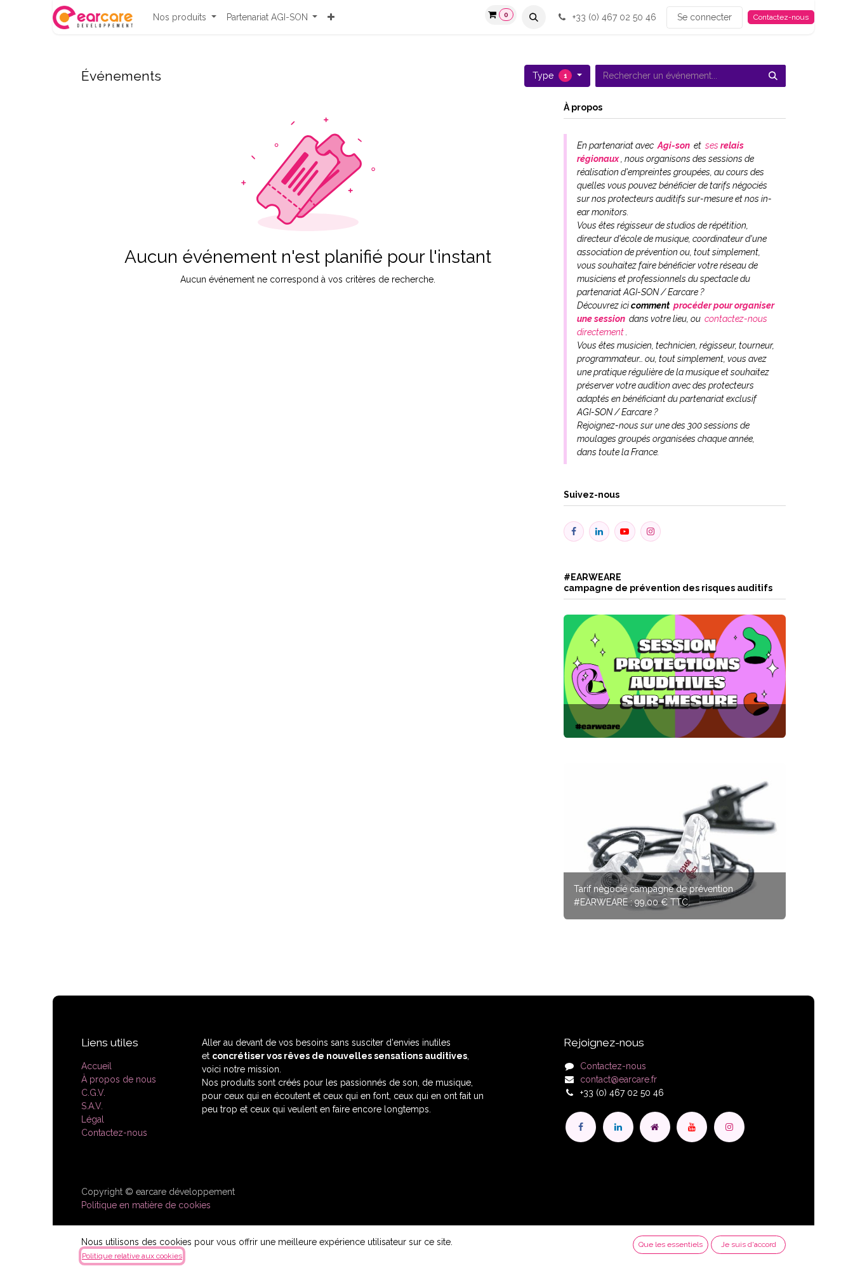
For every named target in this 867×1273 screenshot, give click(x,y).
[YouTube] (692, 1127)
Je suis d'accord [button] (748, 1244)
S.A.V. (92, 1106)
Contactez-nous (781, 17)
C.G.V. (93, 1093)
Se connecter (704, 17)
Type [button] (550, 75)
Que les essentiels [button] (671, 1244)
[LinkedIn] (618, 1127)
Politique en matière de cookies (146, 1205)
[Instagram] (729, 1127)
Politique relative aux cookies (132, 1255)
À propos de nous (118, 1079)
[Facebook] (581, 1127)
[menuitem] (185, 17)
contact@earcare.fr (618, 1079)
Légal (92, 1119)
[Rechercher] (773, 76)
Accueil (96, 1066)
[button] (534, 17)
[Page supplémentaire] (655, 1127)
